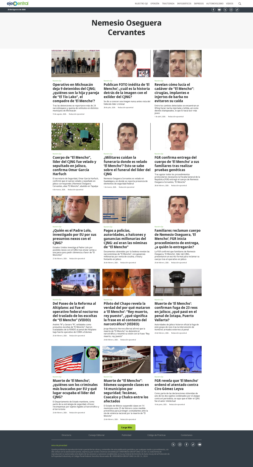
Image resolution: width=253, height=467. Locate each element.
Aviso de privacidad (59, 445)
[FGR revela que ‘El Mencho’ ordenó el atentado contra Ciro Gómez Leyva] (177, 359)
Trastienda (168, 3)
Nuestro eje (141, 3)
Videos (229, 3)
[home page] (18, 3)
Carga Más (126, 427)
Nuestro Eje (57, 80)
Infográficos (184, 3)
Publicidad (126, 435)
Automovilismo (214, 3)
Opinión (154, 3)
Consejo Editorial (96, 435)
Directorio (66, 435)
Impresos (199, 3)
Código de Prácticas (156, 435)
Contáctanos (186, 435)
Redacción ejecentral (76, 114)
